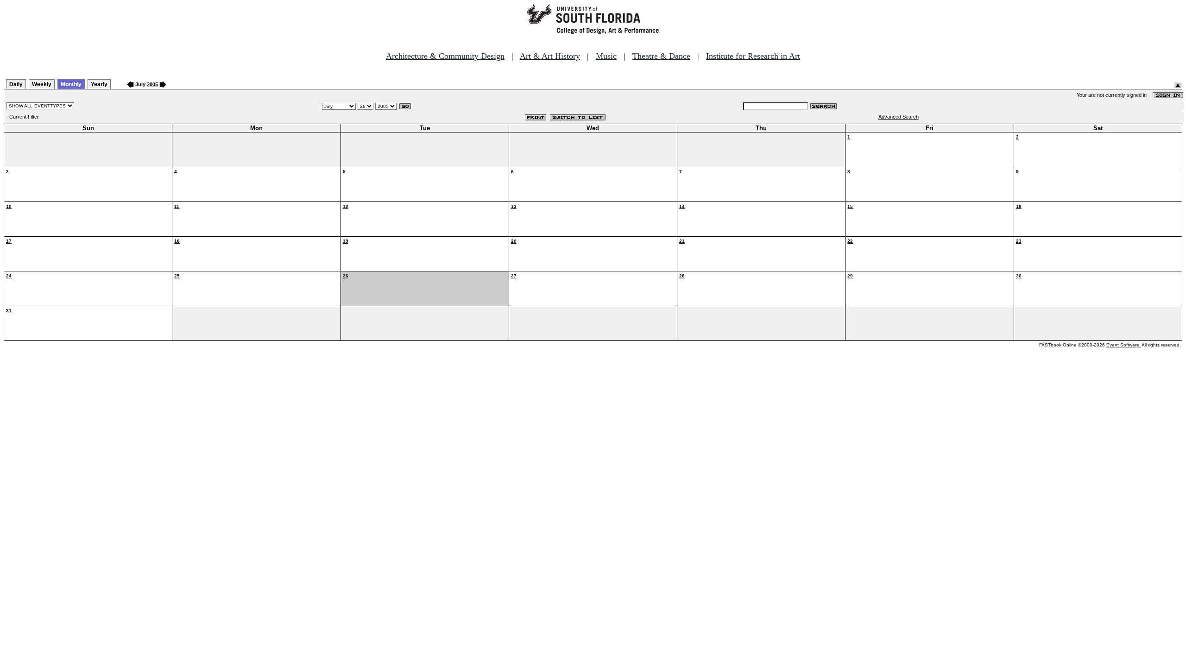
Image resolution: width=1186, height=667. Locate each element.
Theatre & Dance (661, 56)
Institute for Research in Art (753, 56)
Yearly (99, 84)
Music (606, 56)
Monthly (71, 84)
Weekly (41, 84)
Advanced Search (898, 117)
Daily (16, 84)
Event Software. (1123, 344)
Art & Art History (550, 56)
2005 (152, 84)
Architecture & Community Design (445, 56)
